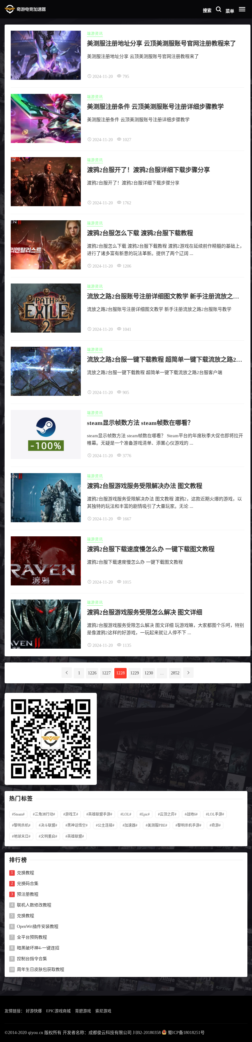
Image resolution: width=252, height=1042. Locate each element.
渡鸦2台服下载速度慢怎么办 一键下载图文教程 (151, 549)
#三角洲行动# (44, 814)
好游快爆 (34, 1011)
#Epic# (145, 814)
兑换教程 (25, 873)
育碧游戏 (83, 1011)
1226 (92, 673)
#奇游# (215, 825)
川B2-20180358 (147, 1032)
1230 (148, 673)
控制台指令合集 (32, 959)
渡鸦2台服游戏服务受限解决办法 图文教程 (144, 486)
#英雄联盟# (74, 836)
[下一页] (188, 672)
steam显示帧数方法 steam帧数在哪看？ (140, 422)
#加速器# (130, 825)
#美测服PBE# (156, 825)
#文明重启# (48, 836)
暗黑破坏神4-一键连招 (38, 948)
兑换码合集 (27, 884)
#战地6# (191, 814)
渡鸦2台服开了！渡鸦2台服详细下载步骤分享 (148, 170)
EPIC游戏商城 (58, 1011)
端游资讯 (95, 34)
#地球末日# (21, 836)
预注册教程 (27, 894)
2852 (175, 673)
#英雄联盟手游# (99, 814)
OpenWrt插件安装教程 (37, 926)
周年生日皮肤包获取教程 (40, 969)
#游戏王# (70, 814)
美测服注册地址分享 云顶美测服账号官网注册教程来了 (161, 43)
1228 (120, 673)
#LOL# (125, 814)
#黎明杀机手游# (188, 825)
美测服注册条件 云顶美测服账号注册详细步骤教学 (155, 106)
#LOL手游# (215, 814)
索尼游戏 (103, 1011)
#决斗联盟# (48, 825)
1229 (134, 673)
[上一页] (66, 672)
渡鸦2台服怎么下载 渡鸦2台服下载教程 (140, 233)
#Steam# (18, 814)
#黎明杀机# (21, 825)
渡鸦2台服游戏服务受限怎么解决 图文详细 (144, 612)
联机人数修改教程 (34, 905)
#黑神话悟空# (76, 825)
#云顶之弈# (167, 814)
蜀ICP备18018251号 (186, 1032)
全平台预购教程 (32, 937)
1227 (106, 673)
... (162, 673)
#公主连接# (105, 825)
